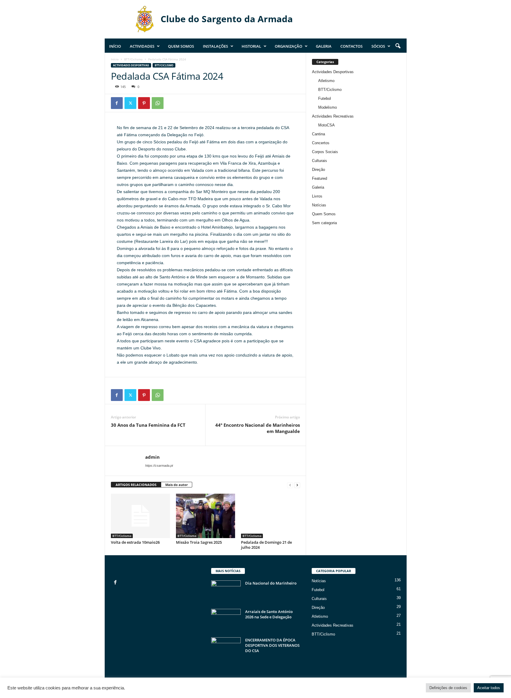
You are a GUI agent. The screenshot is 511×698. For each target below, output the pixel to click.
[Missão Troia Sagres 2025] (205, 516)
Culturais (319, 160)
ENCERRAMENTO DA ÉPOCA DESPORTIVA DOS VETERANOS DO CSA (272, 645)
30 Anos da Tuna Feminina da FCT (148, 425)
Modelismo (327, 107)
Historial (251, 46)
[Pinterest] (144, 103)
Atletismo (326, 80)
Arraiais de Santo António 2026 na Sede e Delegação (269, 614)
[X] (130, 103)
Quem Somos (181, 46)
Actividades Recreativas (333, 116)
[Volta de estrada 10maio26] (140, 516)
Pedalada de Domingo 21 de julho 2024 (266, 545)
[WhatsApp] (158, 103)
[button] (397, 46)
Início (115, 46)
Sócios (378, 46)
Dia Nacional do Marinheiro (271, 583)
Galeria (323, 46)
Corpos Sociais (325, 152)
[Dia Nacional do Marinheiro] (226, 591)
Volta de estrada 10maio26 (135, 542)
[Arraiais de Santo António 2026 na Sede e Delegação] (226, 620)
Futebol (324, 98)
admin (152, 457)
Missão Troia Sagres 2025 (199, 542)
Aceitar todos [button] (488, 688)
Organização (288, 46)
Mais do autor (176, 484)
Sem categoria (324, 223)
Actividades (142, 46)
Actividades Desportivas (131, 65)
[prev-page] (290, 485)
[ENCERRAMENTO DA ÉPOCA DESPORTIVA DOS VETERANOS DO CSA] (226, 648)
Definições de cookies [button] (448, 688)
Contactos (351, 46)
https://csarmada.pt (159, 465)
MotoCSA (326, 125)
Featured (319, 178)
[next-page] (297, 485)
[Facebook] (117, 103)
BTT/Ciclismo (133, 59)
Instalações (215, 46)
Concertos (320, 143)
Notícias (319, 205)
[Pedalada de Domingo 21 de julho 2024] (270, 516)
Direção (318, 169)
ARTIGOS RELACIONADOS (136, 484)
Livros (317, 196)
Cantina (318, 134)
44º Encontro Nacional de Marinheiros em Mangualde (257, 428)
